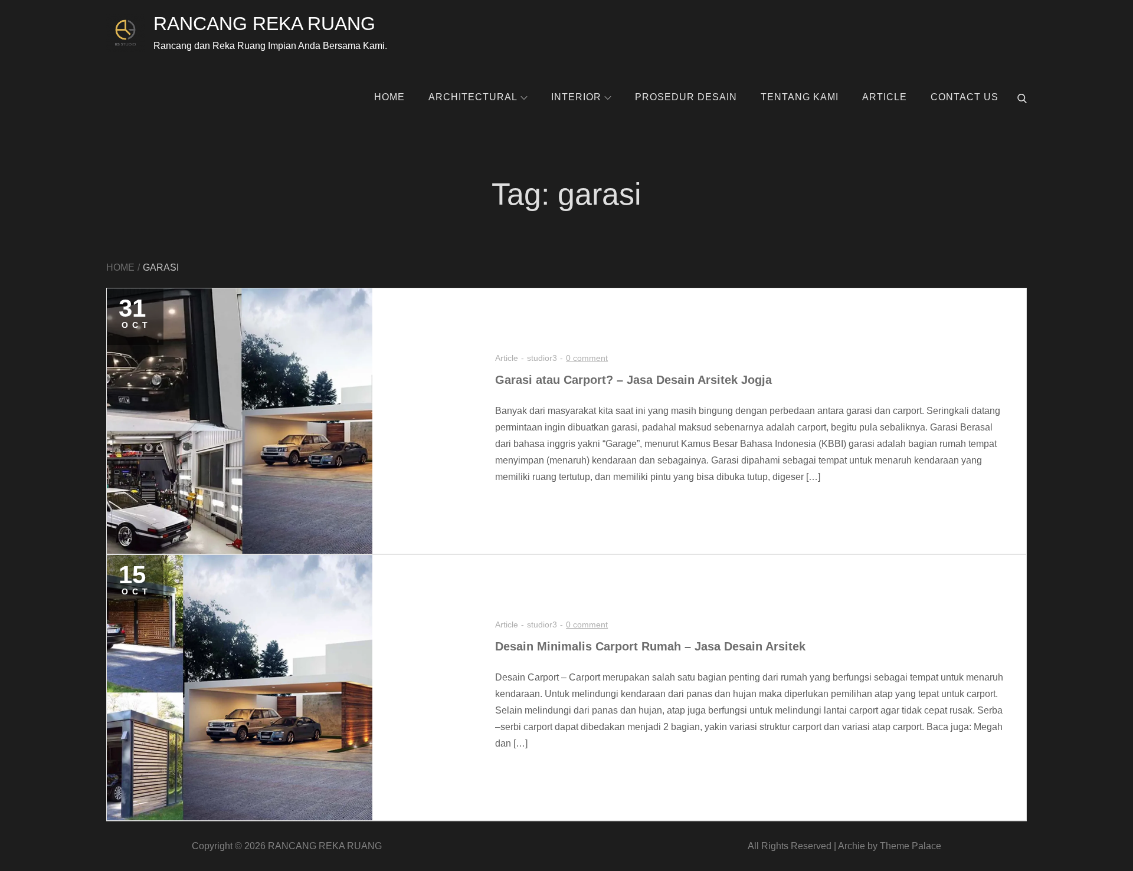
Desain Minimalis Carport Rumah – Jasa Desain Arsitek (650, 646)
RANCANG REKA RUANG (264, 23)
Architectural (473, 97)
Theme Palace (910, 846)
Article (884, 97)
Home (389, 97)
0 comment (587, 358)
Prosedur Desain (686, 97)
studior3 (542, 358)
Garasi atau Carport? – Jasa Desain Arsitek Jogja (633, 379)
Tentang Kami (800, 97)
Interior (576, 97)
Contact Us (964, 97)
